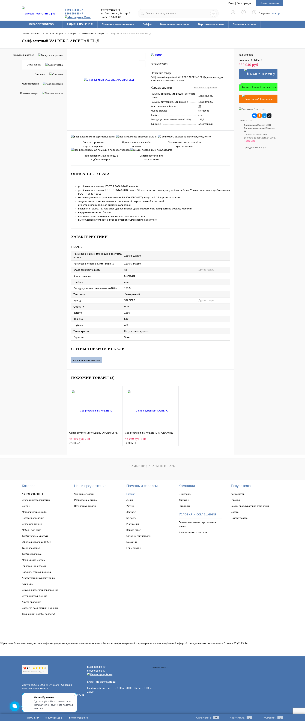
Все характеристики (205, 87)
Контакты (131, 518)
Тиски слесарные (31, 548)
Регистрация (244, 3)
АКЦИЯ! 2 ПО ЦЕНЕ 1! (34, 494)
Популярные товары (85, 506)
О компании (185, 494)
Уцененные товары (84, 494)
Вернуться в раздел (23, 55)
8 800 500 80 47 (74, 13)
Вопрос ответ (133, 530)
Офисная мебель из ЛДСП (36, 542)
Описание (40, 74)
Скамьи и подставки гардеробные (40, 590)
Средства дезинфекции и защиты (40, 608)
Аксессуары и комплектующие (38, 578)
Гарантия (235, 500)
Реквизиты (184, 506)
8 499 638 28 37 (74, 9)
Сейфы (25, 506)
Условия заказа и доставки (193, 532)
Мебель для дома (31, 530)
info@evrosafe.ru (78, 717)
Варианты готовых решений (36, 572)
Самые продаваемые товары (152, 465)
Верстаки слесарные (33, 518)
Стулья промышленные (34, 596)
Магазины (131, 542)
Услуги (130, 506)
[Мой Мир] (264, 115)
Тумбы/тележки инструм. (35, 536)
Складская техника (32, 524)
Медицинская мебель (33, 560)
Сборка (234, 512)
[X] (269, 115)
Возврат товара (239, 518)
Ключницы (27, 584)
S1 (199, 106)
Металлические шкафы (34, 512)
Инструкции (132, 524)
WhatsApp (33, 717)
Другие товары (206, 269)
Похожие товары (29, 93)
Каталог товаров (41, 24)
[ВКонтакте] (254, 115)
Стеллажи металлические (36, 500)
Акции (129, 500)
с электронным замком (86, 360)
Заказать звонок (270, 3)
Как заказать (237, 494)
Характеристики (30, 83)
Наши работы (133, 548)
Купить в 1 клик (268, 87)
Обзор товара (34, 64)
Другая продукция (31, 602)
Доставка (131, 512)
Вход (231, 3)
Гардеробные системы (34, 566)
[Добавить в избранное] (142, 56)
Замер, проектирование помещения (250, 506)
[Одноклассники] (259, 115)
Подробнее (249, 141)
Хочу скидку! (267, 99)
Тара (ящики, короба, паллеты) (38, 614)
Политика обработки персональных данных (197, 524)
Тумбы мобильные (31, 554)
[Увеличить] (108, 80)
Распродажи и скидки (85, 500)
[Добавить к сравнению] (142, 64)
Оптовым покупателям (138, 536)
